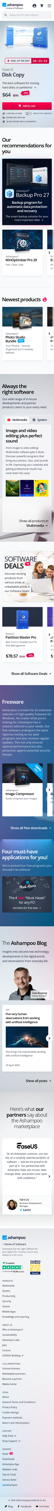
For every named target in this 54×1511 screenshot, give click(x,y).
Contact (6, 1350)
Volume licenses (11, 1368)
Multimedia (8, 1285)
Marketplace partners (14, 1373)
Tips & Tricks (9, 1474)
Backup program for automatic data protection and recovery (27, 206)
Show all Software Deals (29, 673)
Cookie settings (10, 1412)
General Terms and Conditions (19, 1402)
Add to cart (29, 106)
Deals (7, 1453)
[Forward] (49, 252)
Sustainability (9, 1334)
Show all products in (33, 523)
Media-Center (9, 1384)
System (6, 1290)
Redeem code (9, 1469)
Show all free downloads (29, 828)
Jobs (4, 1345)
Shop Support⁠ (9, 1441)
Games (6, 1306)
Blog (10, 1506)
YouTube (44, 1506)
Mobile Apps (9, 1311)
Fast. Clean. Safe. (15, 264)
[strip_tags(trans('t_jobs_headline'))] (35, 1267)
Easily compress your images (21, 798)
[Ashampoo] (14, 1237)
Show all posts (36, 1080)
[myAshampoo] (34, 5)
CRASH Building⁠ (11, 1355)
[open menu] (49, 5)
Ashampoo (9, 1485)
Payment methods (12, 1417)
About (5, 1396)
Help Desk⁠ (7, 1435)
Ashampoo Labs (11, 1340)
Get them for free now (25, 908)
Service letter (9, 1479)
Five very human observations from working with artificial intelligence (23, 1018)
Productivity (8, 1296)
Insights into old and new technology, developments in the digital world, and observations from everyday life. (25, 956)
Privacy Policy (9, 1407)
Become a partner (12, 1378)
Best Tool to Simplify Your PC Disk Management (21, 643)
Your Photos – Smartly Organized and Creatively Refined (19, 349)
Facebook (26, 1506)
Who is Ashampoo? (12, 1329)
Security (6, 1301)
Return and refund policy (15, 1422)
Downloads (8, 1459)
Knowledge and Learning (15, 1316)
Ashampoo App (10, 1464)
